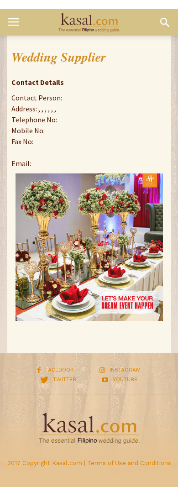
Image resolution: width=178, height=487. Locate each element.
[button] (165, 22)
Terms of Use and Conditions (129, 463)
